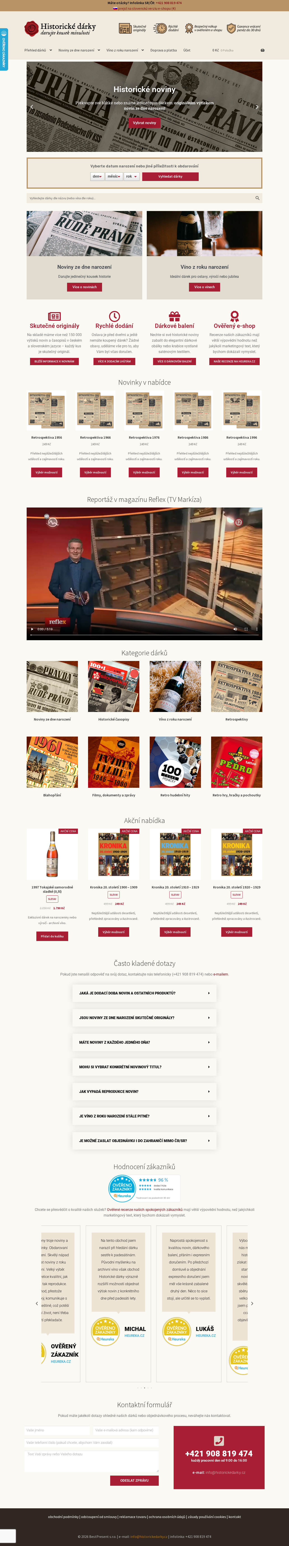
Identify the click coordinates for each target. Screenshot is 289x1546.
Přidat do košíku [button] (52, 936)
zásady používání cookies (207, 1516)
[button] (32, 107)
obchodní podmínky (63, 1516)
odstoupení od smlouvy (99, 1516)
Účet (187, 50)
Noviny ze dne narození (76, 50)
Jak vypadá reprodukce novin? (108, 1091)
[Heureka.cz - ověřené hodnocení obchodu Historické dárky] (144, 1188)
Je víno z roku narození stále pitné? (114, 1116)
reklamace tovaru (132, 1516)
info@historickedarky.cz (226, 1472)
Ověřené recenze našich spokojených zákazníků (145, 1210)
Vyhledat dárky (170, 176)
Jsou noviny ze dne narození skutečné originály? (126, 1018)
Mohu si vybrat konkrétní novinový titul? (120, 1067)
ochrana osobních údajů (167, 1516)
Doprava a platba (163, 50)
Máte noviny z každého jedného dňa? (114, 1042)
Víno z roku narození (122, 50)
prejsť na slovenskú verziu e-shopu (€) (146, 8)
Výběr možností (47, 472)
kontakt (234, 1516)
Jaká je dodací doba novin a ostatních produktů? (127, 993)
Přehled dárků (35, 50)
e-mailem (220, 974)
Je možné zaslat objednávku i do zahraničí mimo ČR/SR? (133, 1141)
